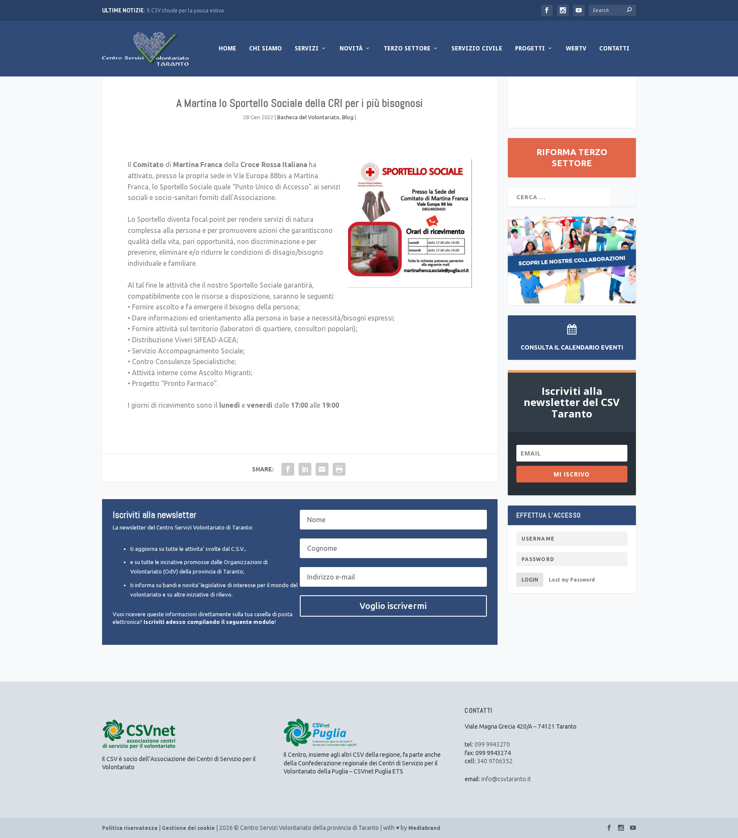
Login (529, 579)
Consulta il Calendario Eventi (572, 347)
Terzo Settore (407, 48)
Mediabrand (424, 828)
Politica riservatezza (130, 828)
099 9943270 (492, 744)
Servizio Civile (476, 48)
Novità (351, 48)
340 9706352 (494, 761)
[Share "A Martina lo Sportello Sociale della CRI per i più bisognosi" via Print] (339, 469)
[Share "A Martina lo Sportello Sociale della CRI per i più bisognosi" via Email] (322, 469)
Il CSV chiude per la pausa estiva (185, 10)
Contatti (614, 48)
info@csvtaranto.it (506, 779)
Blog (348, 117)
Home (227, 48)
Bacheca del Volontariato (308, 117)
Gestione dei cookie (188, 828)
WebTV (576, 48)
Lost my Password (572, 579)
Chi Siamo (265, 48)
